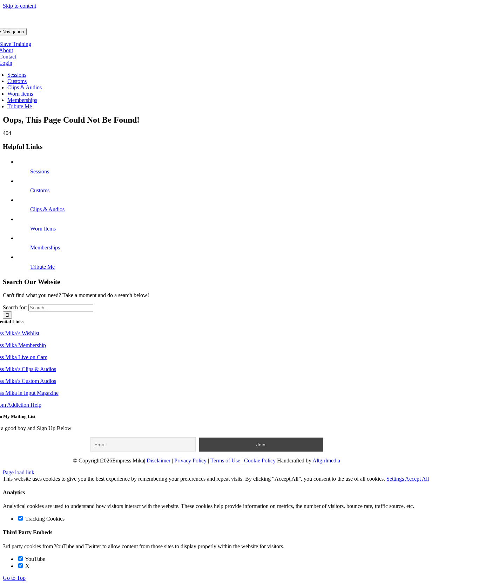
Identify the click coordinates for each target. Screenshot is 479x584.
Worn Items (43, 229)
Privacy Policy (190, 460)
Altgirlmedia (326, 460)
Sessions (39, 171)
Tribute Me (42, 267)
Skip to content (19, 6)
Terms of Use (225, 460)
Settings (395, 479)
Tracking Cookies (44, 519)
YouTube (34, 559)
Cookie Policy (260, 460)
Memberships (45, 247)
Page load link (18, 472)
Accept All (417, 479)
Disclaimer (158, 460)
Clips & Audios (47, 209)
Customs (39, 190)
